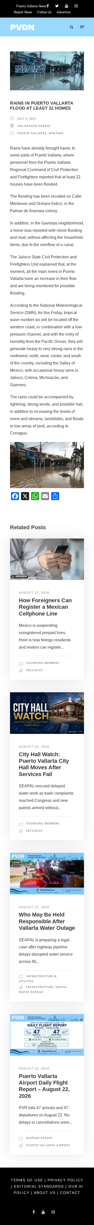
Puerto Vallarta (32, 133)
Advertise (63, 12)
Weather (56, 133)
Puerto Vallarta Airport (48, 1145)
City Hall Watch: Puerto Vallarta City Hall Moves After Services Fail (44, 764)
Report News (23, 12)
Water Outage (31, 992)
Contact (70, 1193)
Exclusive (34, 670)
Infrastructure (39, 987)
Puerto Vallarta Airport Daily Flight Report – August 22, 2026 (44, 1086)
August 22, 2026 (34, 592)
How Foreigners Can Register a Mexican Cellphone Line (45, 607)
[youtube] (66, 6)
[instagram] (76, 6)
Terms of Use (28, 1180)
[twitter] (57, 6)
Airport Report (39, 1138)
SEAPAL (61, 987)
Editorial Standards (39, 1186)
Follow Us (44, 12)
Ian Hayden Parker (33, 126)
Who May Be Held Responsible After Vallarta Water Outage (47, 921)
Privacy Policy (65, 1180)
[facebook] (48, 6)
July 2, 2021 (26, 118)
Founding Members (42, 663)
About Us (45, 1193)
